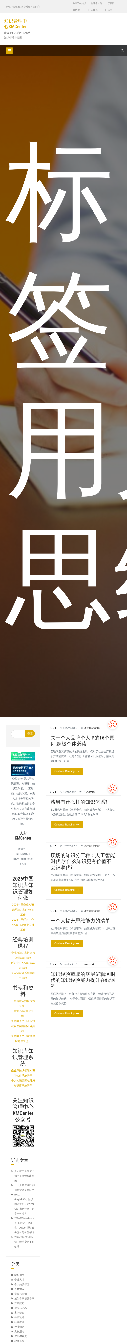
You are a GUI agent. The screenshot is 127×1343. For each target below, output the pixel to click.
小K (54, 728)
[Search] (122, 50)
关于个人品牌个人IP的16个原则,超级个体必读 (82, 741)
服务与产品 (89, 964)
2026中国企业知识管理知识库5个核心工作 (23, 909)
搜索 (30, 733)
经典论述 (19, 1317)
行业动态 (19, 1326)
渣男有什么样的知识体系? (79, 802)
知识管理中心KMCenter (15, 23)
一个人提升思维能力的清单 (80, 921)
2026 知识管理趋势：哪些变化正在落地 (24, 1242)
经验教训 (19, 1322)
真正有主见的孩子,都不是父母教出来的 (24, 1176)
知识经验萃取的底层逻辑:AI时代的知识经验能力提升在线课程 (83, 980)
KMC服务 (19, 1275)
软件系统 (19, 1341)
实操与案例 (20, 1293)
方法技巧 (19, 1303)
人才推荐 (19, 1289)
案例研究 (19, 1312)
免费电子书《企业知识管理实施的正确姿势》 (23, 1026)
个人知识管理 (89, 792)
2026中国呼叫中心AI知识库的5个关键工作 (23, 924)
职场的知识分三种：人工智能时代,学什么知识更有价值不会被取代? (83, 861)
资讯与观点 (20, 1336)
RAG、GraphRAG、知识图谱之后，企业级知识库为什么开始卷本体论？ (24, 1204)
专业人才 (19, 1279)
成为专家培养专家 (92, 728)
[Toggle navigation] (9, 50)
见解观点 (19, 1331)
